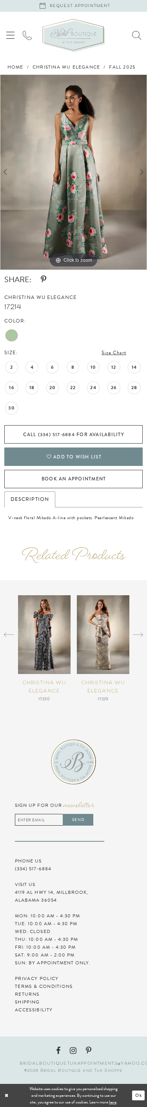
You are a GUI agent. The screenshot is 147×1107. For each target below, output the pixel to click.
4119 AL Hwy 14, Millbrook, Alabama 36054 (52, 896)
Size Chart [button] (114, 353)
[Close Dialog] (31, 1095)
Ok (138, 1095)
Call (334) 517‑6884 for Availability (73, 434)
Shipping (27, 1002)
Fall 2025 (122, 67)
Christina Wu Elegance (66, 67)
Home (15, 67)
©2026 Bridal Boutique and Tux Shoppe (73, 1070)
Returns (27, 994)
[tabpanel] (73, 172)
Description (30, 499)
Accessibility (34, 1009)
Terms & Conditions (44, 986)
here (112, 1102)
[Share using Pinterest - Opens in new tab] (43, 279)
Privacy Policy (36, 978)
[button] (10, 35)
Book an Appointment (74, 478)
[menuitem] (10, 35)
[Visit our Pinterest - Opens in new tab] (88, 1050)
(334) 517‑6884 (33, 868)
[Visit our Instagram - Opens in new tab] (73, 1050)
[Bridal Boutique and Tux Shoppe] (73, 35)
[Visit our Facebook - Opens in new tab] (58, 1050)
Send (78, 820)
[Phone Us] (27, 35)
